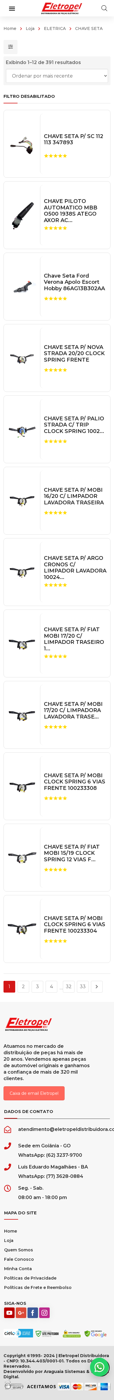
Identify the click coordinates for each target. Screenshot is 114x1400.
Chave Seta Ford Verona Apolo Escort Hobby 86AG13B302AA (74, 282)
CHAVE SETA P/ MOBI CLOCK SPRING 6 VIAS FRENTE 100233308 (74, 782)
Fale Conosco (19, 1259)
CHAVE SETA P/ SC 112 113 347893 (73, 139)
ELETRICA (55, 28)
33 (83, 986)
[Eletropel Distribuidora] (62, 8)
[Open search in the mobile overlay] (104, 8)
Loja (30, 28)
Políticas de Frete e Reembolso (38, 1287)
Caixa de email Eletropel (34, 1093)
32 (69, 986)
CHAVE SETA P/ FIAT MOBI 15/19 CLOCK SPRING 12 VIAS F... (72, 853)
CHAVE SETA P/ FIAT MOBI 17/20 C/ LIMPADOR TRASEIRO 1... (74, 639)
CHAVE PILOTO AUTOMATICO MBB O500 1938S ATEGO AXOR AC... (70, 211)
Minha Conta (18, 1268)
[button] (99, 1367)
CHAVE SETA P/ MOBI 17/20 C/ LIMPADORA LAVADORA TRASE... (73, 710)
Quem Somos (18, 1250)
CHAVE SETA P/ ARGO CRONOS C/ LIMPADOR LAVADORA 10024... (75, 567)
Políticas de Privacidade (30, 1278)
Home (10, 28)
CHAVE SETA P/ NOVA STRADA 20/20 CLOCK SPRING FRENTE (74, 353)
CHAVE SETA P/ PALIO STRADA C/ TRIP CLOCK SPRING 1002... (74, 425)
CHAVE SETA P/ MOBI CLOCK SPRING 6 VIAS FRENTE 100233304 (74, 924)
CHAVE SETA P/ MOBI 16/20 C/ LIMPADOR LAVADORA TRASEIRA (74, 496)
